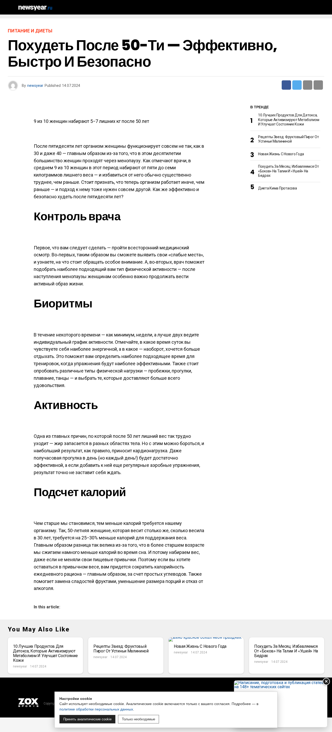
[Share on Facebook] (286, 85)
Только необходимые (138, 719)
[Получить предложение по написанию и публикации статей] (280, 704)
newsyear (35, 85)
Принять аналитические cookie (87, 719)
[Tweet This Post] (297, 85)
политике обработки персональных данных (96, 709)
